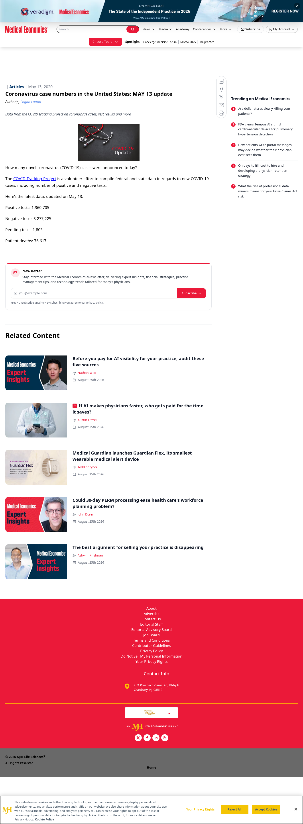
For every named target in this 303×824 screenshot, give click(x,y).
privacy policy (94, 303)
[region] (151, 810)
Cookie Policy (44, 819)
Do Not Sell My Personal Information (151, 656)
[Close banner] (297, 6)
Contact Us (151, 619)
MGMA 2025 (188, 42)
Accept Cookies (266, 809)
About (151, 608)
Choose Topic (102, 41)
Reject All (235, 809)
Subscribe (189, 293)
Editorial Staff (151, 624)
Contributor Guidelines (151, 645)
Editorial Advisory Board (151, 629)
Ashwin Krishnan (90, 555)
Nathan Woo (87, 373)
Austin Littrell (88, 420)
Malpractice (207, 42)
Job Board (151, 635)
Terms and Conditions (151, 640)
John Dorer (86, 514)
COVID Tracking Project (34, 178)
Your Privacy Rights (152, 661)
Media (163, 29)
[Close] (296, 809)
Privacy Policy (151, 650)
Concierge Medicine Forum (160, 42)
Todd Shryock (87, 467)
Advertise (151, 613)
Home (151, 767)
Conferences (202, 29)
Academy (182, 29)
